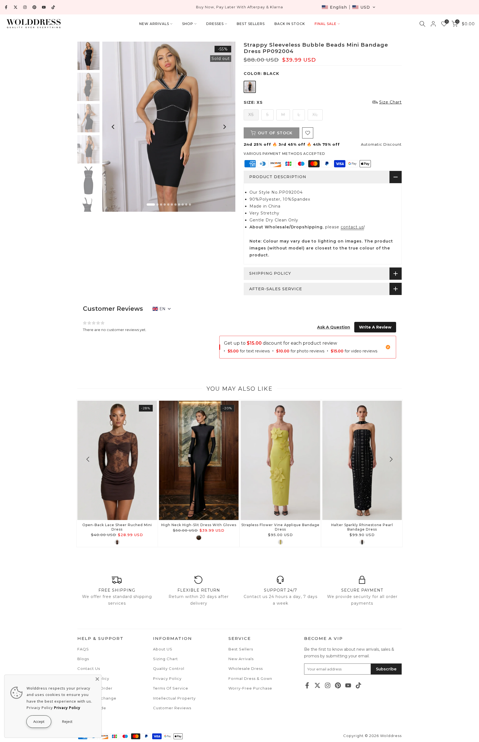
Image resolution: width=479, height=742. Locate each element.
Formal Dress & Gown (250, 678)
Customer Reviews (172, 708)
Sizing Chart (165, 659)
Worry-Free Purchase (250, 688)
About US (162, 649)
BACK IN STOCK (289, 24)
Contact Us (88, 668)
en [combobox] (162, 308)
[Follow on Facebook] (6, 7)
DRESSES (215, 24)
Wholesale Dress (245, 668)
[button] (348, 7)
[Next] (224, 127)
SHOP (187, 24)
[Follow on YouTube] (44, 7)
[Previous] (113, 127)
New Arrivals (241, 659)
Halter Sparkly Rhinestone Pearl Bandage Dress (362, 527)
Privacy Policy (167, 678)
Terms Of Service (170, 688)
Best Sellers (240, 649)
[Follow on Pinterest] (34, 7)
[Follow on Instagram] (25, 7)
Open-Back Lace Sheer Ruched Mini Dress (117, 527)
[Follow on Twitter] (15, 7)
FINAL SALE (326, 24)
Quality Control (168, 668)
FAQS (83, 649)
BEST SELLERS (251, 24)
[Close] (97, 679)
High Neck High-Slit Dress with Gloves (198, 525)
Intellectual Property (174, 698)
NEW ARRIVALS (154, 24)
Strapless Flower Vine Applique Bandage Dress (280, 527)
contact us (352, 226)
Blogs (83, 659)
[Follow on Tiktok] (53, 7)
